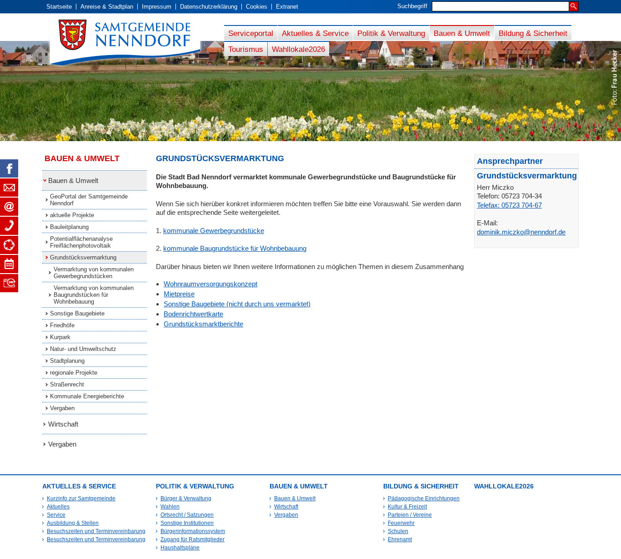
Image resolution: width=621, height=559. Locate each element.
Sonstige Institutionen (187, 523)
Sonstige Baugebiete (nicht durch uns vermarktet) (237, 304)
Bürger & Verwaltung (185, 498)
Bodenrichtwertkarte (193, 314)
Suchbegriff (412, 6)
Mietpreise (179, 294)
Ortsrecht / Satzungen (187, 515)
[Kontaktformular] (9, 187)
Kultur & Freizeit (407, 506)
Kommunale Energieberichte (87, 396)
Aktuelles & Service (315, 33)
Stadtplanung (67, 360)
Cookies (256, 7)
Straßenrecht (67, 384)
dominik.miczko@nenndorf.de (521, 232)
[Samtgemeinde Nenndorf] (133, 42)
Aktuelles (58, 506)
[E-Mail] (9, 207)
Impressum (156, 7)
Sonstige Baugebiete (77, 313)
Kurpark (60, 337)
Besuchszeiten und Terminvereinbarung (96, 531)
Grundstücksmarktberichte (203, 324)
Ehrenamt (400, 539)
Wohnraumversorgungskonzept (210, 284)
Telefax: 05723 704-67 (509, 205)
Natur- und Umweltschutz (83, 349)
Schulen (398, 531)
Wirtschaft (63, 424)
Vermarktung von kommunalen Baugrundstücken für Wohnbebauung (94, 295)
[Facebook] (9, 168)
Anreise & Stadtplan (106, 7)
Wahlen (170, 506)
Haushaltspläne (180, 547)
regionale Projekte (73, 372)
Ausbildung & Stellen (73, 523)
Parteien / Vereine (410, 515)
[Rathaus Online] (9, 283)
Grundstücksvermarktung (83, 257)
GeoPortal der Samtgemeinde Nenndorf (89, 200)
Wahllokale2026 (298, 49)
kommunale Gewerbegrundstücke (213, 230)
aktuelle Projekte (72, 215)
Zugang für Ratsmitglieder (192, 539)
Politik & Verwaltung (391, 33)
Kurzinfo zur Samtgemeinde (81, 498)
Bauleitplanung (69, 227)
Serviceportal (250, 33)
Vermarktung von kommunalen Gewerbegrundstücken (94, 273)
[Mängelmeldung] (9, 245)
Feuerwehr (401, 523)
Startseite (59, 7)
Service (56, 515)
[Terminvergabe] (9, 264)
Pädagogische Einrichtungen (424, 498)
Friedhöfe (62, 325)
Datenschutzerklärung (208, 7)
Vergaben (62, 408)
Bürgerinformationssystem (192, 531)
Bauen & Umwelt (462, 33)
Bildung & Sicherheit (533, 33)
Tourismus (245, 49)
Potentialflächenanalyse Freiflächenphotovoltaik (81, 242)
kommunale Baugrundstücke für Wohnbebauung (234, 248)
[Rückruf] (9, 226)
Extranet (287, 7)
